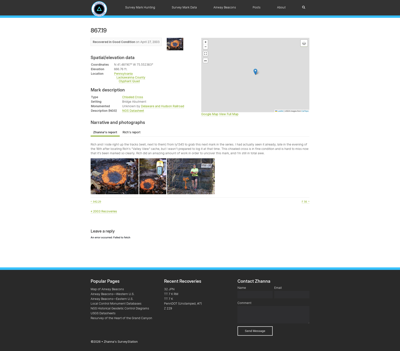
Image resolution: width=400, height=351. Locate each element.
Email (278, 288)
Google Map (209, 114)
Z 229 (168, 308)
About (281, 7)
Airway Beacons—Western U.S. (113, 294)
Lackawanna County (130, 77)
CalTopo (305, 111)
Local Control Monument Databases (116, 303)
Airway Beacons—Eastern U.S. (112, 299)
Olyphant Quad (129, 81)
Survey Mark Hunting (140, 7)
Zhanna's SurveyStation (121, 341)
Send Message (255, 331)
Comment (244, 303)
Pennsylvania (123, 73)
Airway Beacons (224, 7)
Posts (256, 7)
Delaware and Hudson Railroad (162, 106)
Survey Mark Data (184, 7)
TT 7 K (168, 299)
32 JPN (169, 289)
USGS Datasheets (103, 313)
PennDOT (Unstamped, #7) (183, 303)
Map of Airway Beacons (107, 289)
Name (242, 288)
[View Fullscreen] (205, 53)
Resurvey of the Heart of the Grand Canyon (121, 318)
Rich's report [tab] (131, 132)
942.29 (97, 201)
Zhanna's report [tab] (105, 132)
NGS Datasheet (133, 111)
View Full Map (228, 114)
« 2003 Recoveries (104, 211)
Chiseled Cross (132, 97)
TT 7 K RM (171, 294)
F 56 (304, 201)
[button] (255, 72)
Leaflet (280, 111)
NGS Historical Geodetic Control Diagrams (120, 308)
